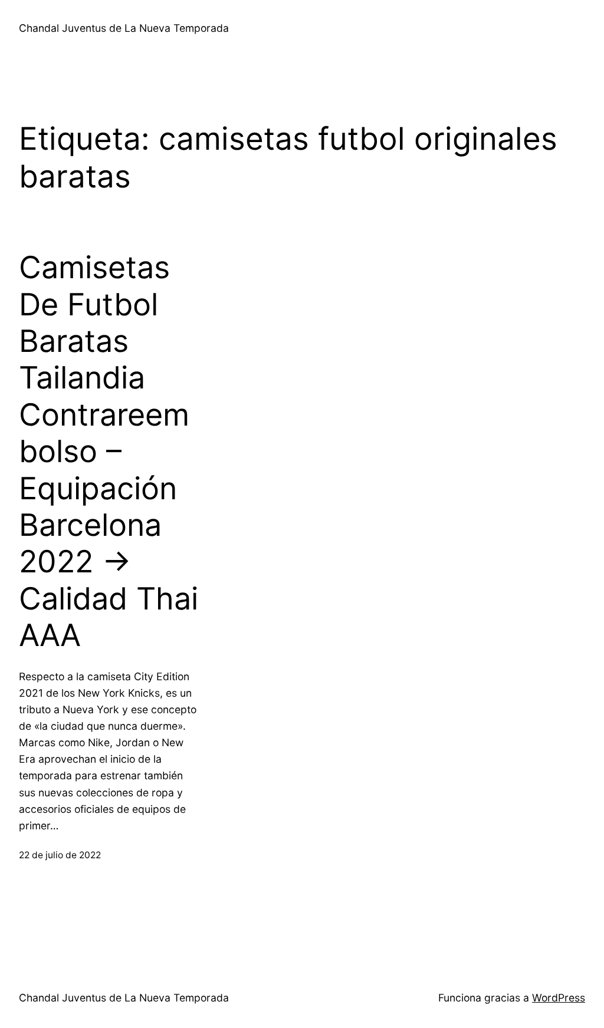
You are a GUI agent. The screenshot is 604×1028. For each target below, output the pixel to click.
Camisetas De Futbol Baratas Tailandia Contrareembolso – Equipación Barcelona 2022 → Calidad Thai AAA (108, 451)
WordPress (558, 997)
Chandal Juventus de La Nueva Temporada (124, 28)
